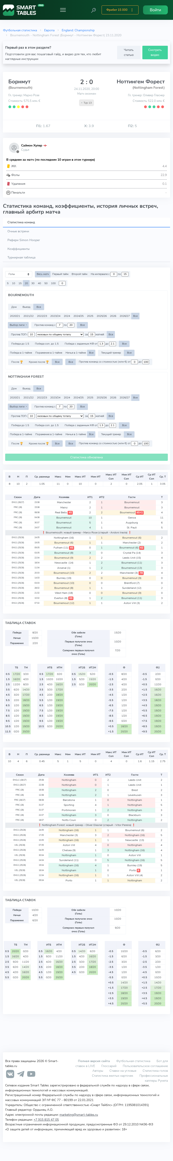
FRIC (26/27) (19, 800)
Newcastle (64, 563)
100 (53, 283)
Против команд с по (51, 325)
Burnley (64, 578)
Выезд (26, 307)
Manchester (64, 502)
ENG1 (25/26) (18, 537)
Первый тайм (60, 274)
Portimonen (69, 810)
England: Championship (78, 30)
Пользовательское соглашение (145, 1066)
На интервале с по (106, 274)
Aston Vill (132, 603)
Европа (49, 30)
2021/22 (28, 316)
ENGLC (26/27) (20, 780)
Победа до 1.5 (20, 343)
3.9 (89, 125)
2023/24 (55, 316)
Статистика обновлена (86, 457)
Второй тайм (79, 274)
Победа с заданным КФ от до (87, 343)
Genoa (132, 517)
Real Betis (63, 512)
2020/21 (15, 316)
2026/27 (125, 316)
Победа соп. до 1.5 (47, 343)
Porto (134, 870)
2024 (67, 316)
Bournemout (131, 502)
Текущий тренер (111, 352)
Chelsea (69, 850)
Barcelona (69, 800)
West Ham (64, 593)
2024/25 (78, 316)
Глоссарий (108, 1066)
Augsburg (132, 522)
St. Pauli (132, 527)
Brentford (132, 583)
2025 (90, 316)
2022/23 (42, 316)
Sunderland (131, 588)
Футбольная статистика (20, 30)
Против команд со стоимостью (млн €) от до (110, 362)
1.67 (43, 125)
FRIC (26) (18, 507)
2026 (113, 316)
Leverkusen (134, 795)
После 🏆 (17, 362)
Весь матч (43, 274)
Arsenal (64, 568)
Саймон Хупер (31, 145)
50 (46, 283)
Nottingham (64, 537)
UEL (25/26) (19, 845)
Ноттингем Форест (141, 81)
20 (26, 283)
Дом (14, 307)
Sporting (69, 805)
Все (38, 307)
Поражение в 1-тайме (48, 352)
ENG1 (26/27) (18, 502)
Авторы (97, 1070)
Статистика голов (155, 1070)
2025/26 (102, 316)
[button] (93, 10)
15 (20, 283)
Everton (63, 598)
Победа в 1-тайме (21, 352)
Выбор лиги (17, 325)
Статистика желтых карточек (112, 1075)
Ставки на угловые (122, 1070)
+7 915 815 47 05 (46, 1119)
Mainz (64, 507)
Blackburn (135, 815)
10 (13, 283)
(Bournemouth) (20, 87)
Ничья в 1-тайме (76, 352)
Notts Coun (69, 820)
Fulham (63, 547)
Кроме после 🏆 (39, 362)
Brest (135, 790)
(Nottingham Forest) (148, 87)
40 (39, 283)
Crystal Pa (132, 553)
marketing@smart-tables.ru (78, 1114)
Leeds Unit (132, 558)
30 (32, 283)
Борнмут (19, 81)
